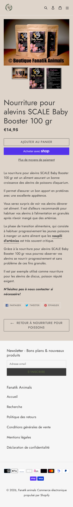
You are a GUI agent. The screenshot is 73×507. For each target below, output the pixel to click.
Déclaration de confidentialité (28, 447)
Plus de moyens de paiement (36, 160)
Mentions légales (19, 437)
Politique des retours (21, 417)
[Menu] (67, 7)
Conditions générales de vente (29, 427)
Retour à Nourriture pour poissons (39, 325)
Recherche (14, 406)
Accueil (12, 396)
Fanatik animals (27, 490)
